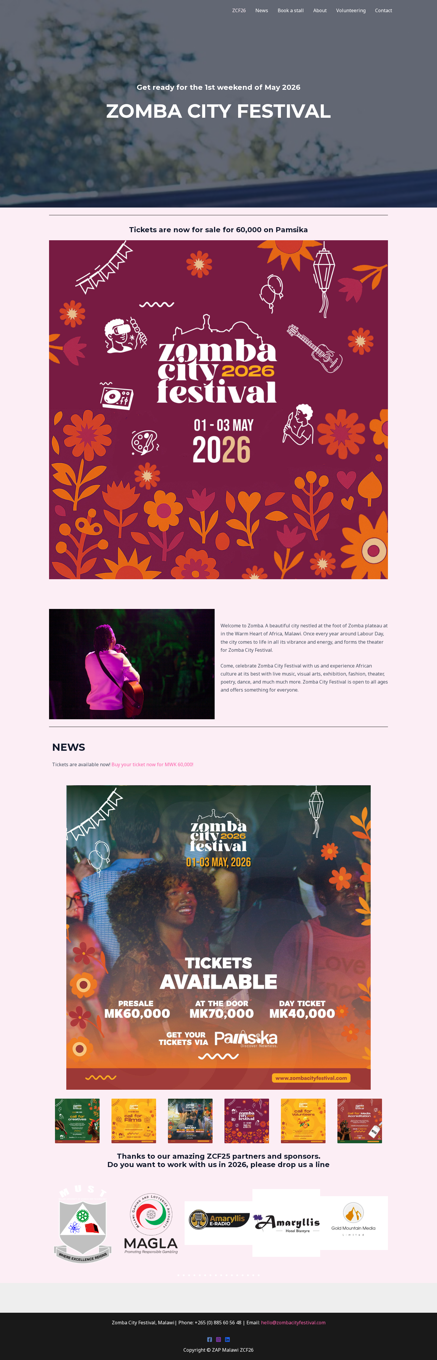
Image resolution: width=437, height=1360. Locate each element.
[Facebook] (209, 1339)
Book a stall (291, 10)
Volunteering (351, 10)
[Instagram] (218, 1339)
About (320, 10)
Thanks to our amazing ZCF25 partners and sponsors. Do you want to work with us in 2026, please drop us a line (218, 1160)
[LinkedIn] (227, 1339)
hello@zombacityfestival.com (293, 1322)
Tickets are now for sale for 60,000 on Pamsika (218, 229)
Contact (383, 10)
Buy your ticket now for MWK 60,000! (152, 764)
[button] (178, 1275)
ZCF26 (239, 10)
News (261, 10)
